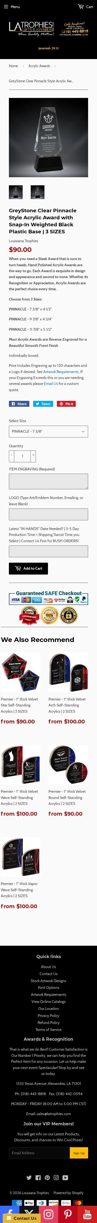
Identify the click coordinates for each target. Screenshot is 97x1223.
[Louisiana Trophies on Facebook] (38, 1178)
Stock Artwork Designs (48, 980)
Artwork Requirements (61, 371)
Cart (89, 6)
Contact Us (49, 973)
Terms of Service (48, 1029)
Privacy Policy (48, 1015)
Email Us (51, 383)
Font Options (48, 987)
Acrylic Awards (39, 66)
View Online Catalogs (49, 1001)
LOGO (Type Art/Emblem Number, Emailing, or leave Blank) (46, 500)
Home (13, 66)
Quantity (16, 445)
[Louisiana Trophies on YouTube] (65, 1178)
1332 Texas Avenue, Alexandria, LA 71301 (48, 1083)
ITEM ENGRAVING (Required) (32, 469)
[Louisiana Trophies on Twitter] (29, 1178)
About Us (48, 966)
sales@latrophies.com (54, 1113)
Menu (15, 6)
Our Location (48, 1008)
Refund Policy (49, 1022)
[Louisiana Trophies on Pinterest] (47, 1178)
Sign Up (79, 1153)
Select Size (17, 420)
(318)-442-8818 (33, 1093)
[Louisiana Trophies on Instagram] (56, 1178)
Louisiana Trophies (35, 1193)
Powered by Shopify (69, 1193)
